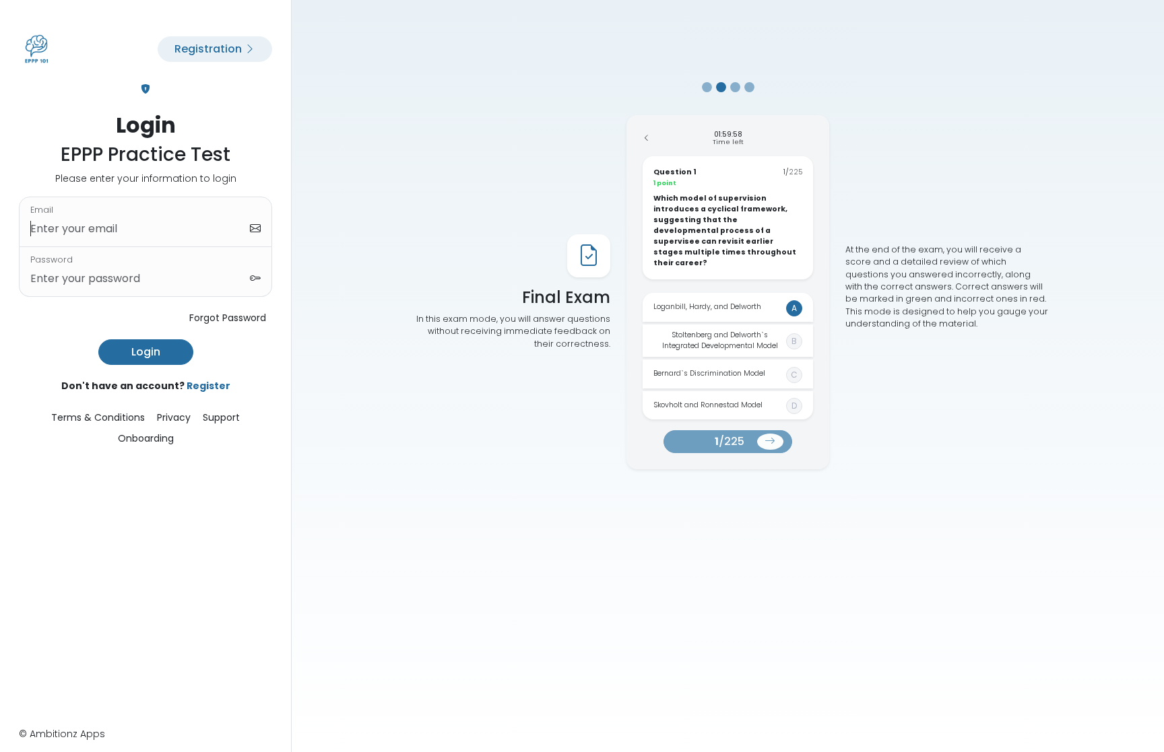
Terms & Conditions (98, 417)
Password (51, 259)
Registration (209, 49)
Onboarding (146, 438)
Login (145, 352)
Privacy (174, 417)
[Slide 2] (721, 87)
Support (221, 417)
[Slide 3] (735, 87)
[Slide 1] (707, 87)
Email (41, 209)
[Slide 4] (749, 87)
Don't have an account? (145, 385)
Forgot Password (227, 317)
